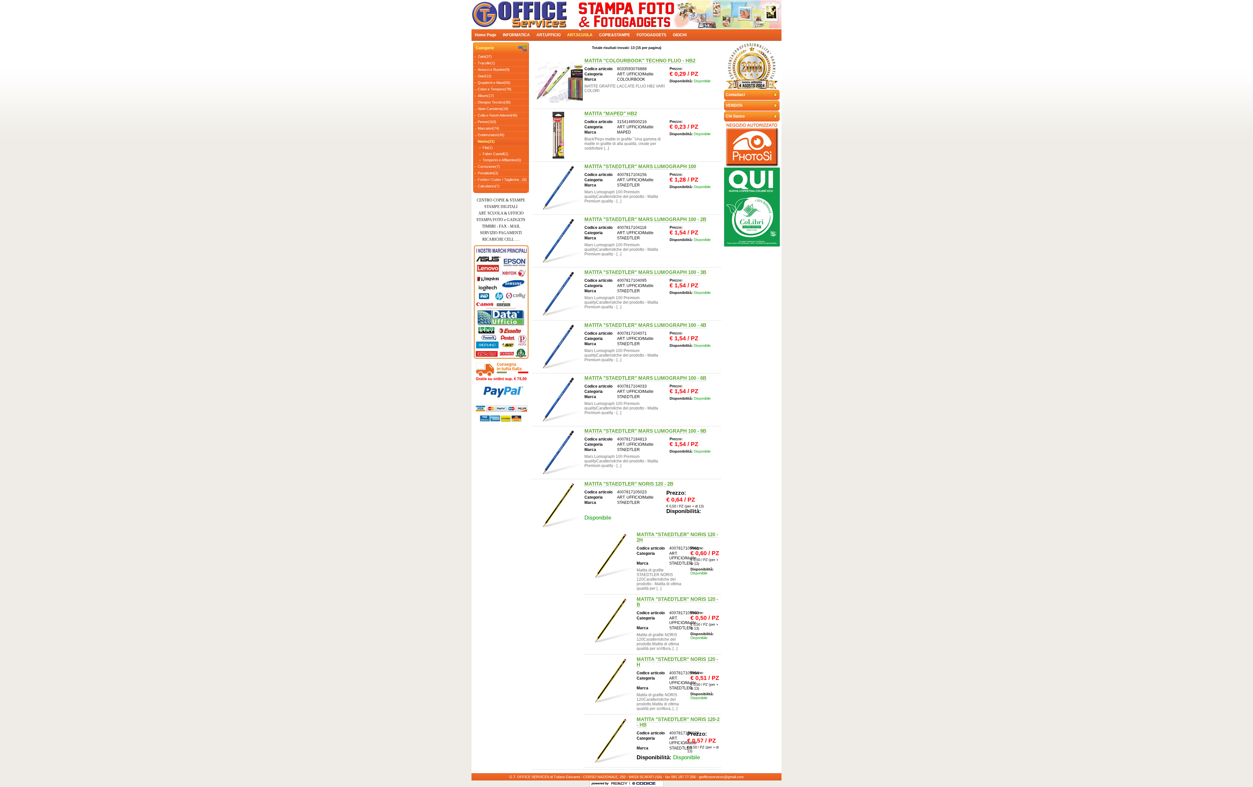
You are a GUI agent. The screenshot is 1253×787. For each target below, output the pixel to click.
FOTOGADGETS (651, 35)
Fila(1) (488, 148)
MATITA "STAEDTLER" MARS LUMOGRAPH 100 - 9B (645, 431)
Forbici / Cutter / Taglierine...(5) (502, 180)
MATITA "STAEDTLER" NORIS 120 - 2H (677, 537)
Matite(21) (486, 141)
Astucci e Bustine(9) (494, 70)
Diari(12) (484, 76)
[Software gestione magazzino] (620, 783)
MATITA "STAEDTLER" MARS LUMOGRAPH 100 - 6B (645, 378)
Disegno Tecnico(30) (494, 102)
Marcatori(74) (488, 128)
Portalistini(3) (488, 173)
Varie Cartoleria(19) (493, 109)
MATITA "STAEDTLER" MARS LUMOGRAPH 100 (640, 166)
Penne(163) (487, 122)
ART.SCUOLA (580, 35)
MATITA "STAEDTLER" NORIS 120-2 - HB (678, 722)
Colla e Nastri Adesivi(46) (498, 115)
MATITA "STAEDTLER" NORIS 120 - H (677, 661)
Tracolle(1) (486, 63)
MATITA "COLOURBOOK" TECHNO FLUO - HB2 (639, 60)
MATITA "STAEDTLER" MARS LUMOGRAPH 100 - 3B (645, 272)
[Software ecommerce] (600, 783)
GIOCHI (680, 35)
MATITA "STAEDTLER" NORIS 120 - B (677, 601)
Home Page (485, 35)
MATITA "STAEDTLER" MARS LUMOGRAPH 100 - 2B (645, 219)
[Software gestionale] (644, 783)
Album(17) (486, 96)
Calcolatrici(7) (489, 186)
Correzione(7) (489, 167)
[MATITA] (558, 82)
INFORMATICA (516, 35)
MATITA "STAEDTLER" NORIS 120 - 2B (628, 484)
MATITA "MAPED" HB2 (610, 113)
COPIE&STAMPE (614, 35)
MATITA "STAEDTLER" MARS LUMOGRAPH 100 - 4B (645, 325)
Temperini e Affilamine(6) (502, 160)
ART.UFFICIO (548, 35)
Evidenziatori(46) (491, 135)
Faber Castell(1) (495, 154)
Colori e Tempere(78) (494, 89)
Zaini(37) (485, 56)
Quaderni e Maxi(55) (494, 83)
